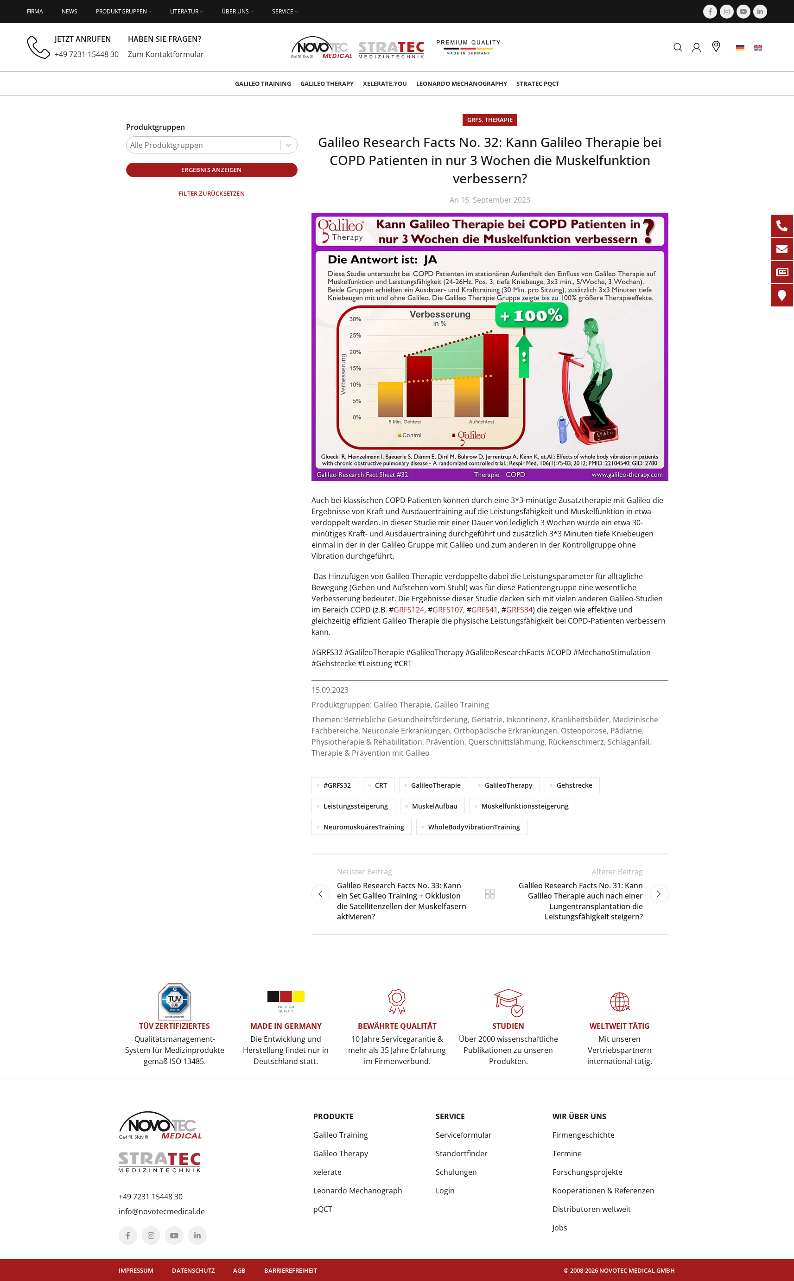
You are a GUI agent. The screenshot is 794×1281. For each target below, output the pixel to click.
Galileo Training (461, 705)
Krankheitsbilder (580, 719)
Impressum (136, 1270)
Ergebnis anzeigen (211, 170)
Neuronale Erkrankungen (406, 731)
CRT (381, 785)
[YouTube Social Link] (743, 12)
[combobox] (212, 144)
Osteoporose (584, 731)
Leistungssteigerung (356, 806)
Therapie (499, 119)
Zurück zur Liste (489, 894)
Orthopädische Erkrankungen (505, 731)
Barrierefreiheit (290, 1270)
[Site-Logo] (357, 46)
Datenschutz (193, 1270)
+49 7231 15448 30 (87, 54)
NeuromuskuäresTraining (364, 826)
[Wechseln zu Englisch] (758, 47)
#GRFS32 (337, 785)
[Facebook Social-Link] (710, 12)
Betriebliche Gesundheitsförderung (406, 719)
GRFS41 (484, 610)
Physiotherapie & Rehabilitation (366, 742)
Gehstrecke (574, 785)
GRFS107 (447, 610)
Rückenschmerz (576, 742)
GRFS (474, 119)
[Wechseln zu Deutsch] (740, 47)
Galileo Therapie (402, 705)
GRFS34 (519, 610)
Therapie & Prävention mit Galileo (370, 753)
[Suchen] (678, 47)
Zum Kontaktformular (166, 54)
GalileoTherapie (436, 785)
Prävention (445, 742)
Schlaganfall (628, 742)
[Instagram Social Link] (727, 12)
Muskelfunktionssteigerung (525, 806)
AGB (239, 1270)
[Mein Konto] (696, 47)
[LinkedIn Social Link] (760, 12)
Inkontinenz (526, 719)
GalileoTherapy (509, 785)
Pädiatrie (626, 731)
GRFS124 (409, 610)
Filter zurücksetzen (211, 193)
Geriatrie (486, 719)
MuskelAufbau (434, 806)
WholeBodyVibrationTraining (474, 826)
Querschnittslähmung (506, 742)
